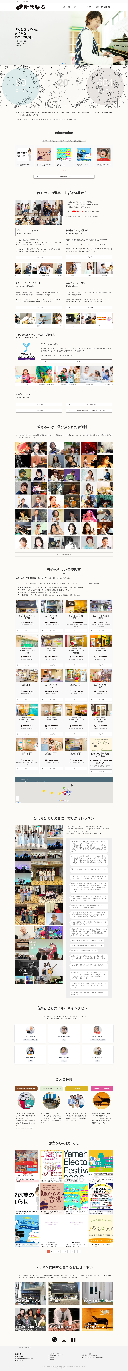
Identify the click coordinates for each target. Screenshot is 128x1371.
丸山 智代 (39, 454)
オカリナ (64, 1061)
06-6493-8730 (77, 691)
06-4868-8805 (102, 657)
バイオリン (95, 326)
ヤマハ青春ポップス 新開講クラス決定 (26, 1180)
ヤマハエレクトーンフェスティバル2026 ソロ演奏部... (75, 1180)
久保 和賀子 (88, 521)
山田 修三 (22, 454)
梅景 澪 (38, 480)
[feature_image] (24, 154)
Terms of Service (79, 1366)
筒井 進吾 (22, 467)
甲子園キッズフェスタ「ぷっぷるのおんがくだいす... (100, 1180)
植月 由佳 (22, 534)
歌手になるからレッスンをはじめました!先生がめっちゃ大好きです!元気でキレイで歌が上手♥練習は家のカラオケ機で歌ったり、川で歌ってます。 (89, 898)
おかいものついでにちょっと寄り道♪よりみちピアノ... (100, 1245)
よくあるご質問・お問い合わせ (23, 1347)
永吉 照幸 (22, 521)
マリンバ (111, 326)
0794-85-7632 (77, 760)
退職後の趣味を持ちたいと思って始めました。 (86, 945)
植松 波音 (104, 480)
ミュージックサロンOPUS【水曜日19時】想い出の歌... (100, 1212)
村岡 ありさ (104, 494)
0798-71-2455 (28, 657)
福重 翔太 (104, 521)
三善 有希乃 (88, 467)
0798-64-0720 (52, 622)
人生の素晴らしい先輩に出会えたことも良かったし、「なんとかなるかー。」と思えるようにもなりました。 (88, 957)
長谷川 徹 (55, 548)
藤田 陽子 (104, 452)
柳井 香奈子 (88, 494)
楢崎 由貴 (55, 507)
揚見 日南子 (88, 534)
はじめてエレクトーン (36, 275)
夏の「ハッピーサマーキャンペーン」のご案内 (25, 165)
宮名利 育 (88, 548)
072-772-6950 (28, 726)
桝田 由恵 (55, 467)
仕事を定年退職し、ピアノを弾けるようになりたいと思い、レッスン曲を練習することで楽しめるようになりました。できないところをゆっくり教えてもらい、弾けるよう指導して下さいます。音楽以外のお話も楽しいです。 (88, 887)
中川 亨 (38, 507)
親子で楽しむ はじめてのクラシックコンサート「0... (51, 1212)
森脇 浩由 (22, 494)
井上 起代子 (71, 534)
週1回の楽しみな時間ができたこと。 (83, 950)
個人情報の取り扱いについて (90, 1355)
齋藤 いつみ (39, 548)
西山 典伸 (104, 507)
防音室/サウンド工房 (54, 1355)
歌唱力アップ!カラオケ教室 (98, 1040)
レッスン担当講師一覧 (65, 554)
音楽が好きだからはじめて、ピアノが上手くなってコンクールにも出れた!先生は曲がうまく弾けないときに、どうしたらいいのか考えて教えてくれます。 (89, 914)
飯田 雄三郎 (55, 454)
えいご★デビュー (81, 384)
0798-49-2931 (28, 622)
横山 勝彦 (71, 507)
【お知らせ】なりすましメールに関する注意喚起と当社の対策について (64, 141)
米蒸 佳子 (55, 480)
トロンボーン (80, 275)
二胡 (64, 1040)
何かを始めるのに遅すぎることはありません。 (86, 940)
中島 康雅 (71, 480)
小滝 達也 (71, 548)
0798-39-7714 (102, 622)
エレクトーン (20, 275)
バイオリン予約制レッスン (79, 326)
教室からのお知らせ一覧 (66, 176)
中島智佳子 (55, 521)
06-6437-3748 (77, 657)
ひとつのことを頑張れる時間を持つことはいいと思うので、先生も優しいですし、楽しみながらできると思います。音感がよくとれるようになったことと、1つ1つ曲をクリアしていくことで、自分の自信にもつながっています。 (88, 860)
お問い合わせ (19, 1360)
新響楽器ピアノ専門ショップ (56, 1354)
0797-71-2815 (102, 726)
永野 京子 (55, 494)
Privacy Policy (70, 1366)
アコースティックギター (30, 326)
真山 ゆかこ (104, 534)
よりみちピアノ (51, 275)
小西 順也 (88, 454)
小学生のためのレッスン (90, 404)
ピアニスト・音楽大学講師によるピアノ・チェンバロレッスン (90, 410)
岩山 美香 (71, 494)
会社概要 (51, 1357)
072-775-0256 (102, 691)
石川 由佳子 (39, 534)
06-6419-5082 (52, 691)
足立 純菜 (22, 480)
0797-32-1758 (52, 657)
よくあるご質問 (87, 1354)
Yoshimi (72, 454)
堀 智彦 (104, 548)
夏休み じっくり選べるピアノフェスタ (44, 165)
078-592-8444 (52, 760)
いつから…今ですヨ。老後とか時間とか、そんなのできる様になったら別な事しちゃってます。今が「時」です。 (88, 985)
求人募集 (51, 1359)
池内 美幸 (104, 467)
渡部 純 (38, 494)
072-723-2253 (52, 726)
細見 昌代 (39, 467)
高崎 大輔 (39, 521)
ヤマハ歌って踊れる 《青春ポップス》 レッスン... (64, 165)
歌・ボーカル (40, 404)
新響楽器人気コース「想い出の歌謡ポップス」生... (104, 165)
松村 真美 (88, 480)
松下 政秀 (88, 507)
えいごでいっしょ (103, 384)
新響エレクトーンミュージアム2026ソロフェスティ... (75, 1245)
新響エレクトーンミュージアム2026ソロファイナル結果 (50, 1245)
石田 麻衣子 (22, 548)
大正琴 (30, 1061)
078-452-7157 (28, 760)
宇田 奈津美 (55, 534)
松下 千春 (71, 467)
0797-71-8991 (77, 726)
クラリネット (96, 275)
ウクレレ (62, 326)
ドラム (97, 1061)
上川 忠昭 (71, 521)
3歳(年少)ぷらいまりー (36, 384)
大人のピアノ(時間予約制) (30, 1040)
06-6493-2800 (28, 691)
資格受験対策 (40, 410)
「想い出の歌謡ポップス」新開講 (51, 1181)
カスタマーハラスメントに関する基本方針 (93, 1357)
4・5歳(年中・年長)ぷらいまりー (59, 384)
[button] (62, 63)
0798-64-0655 (77, 622)
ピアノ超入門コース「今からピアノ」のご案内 (84, 165)
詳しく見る (40, 257)
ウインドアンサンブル (111, 275)
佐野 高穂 (22, 507)
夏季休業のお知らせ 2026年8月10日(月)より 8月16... (26, 1212)
